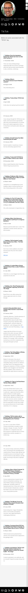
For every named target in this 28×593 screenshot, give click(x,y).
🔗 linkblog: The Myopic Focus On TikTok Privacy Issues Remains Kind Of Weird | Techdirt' (13, 503)
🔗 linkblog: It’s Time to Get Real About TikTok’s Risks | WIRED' (13, 382)
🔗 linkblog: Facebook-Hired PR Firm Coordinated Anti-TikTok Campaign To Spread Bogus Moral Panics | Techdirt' (13, 527)
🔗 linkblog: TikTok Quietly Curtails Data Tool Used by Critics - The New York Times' (13, 242)
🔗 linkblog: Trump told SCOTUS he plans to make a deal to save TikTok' (13, 157)
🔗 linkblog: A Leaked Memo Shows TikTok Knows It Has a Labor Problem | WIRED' (13, 267)
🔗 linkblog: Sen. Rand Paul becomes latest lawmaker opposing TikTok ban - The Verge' (13, 287)
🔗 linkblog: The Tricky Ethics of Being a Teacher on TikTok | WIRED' (13, 353)
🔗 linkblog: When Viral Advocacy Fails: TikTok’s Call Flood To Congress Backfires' (13, 220)
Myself (2, 19)
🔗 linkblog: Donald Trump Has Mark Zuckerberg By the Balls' (13, 138)
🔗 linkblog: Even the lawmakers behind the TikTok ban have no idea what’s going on (13, 57)
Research (6, 20)
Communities (21, 19)
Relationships (9, 19)
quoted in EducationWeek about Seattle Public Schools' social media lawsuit (13, 309)
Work (15, 19)
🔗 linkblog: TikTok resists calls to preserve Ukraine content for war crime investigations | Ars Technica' (14, 417)
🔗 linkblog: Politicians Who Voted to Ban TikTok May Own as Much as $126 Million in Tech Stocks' (13, 177)
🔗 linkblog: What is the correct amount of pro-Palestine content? (13, 81)
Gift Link (5, 255)
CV (2, 20)
